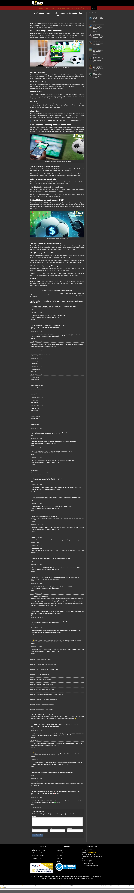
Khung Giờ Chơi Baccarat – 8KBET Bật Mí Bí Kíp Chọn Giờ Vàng (97, 75)
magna (33, 377)
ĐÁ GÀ (77, 8)
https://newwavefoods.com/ (38, 354)
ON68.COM (40, 886)
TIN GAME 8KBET (56, 290)
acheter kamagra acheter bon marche (45, 704)
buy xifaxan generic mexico (42, 674)
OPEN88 (98, 886)
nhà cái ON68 (60, 886)
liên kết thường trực (68, 290)
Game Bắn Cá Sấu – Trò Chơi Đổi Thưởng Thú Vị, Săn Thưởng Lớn (98, 19)
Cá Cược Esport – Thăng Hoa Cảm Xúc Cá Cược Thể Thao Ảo (98, 36)
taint (32, 362)
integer (33, 424)
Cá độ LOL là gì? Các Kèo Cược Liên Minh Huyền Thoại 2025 (98, 43)
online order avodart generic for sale (44, 684)
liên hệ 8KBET (79, 878)
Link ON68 (7, 886)
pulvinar (33, 416)
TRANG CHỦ (40, 8)
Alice (32, 470)
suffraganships (35, 385)
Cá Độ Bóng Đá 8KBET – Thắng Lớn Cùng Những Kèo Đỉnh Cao (98, 51)
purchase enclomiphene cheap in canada (46, 664)
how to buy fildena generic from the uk (45, 709)
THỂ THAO (51, 8)
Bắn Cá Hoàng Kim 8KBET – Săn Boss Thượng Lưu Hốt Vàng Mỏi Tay (97, 28)
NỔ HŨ (73, 8)
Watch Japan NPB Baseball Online (40, 714)
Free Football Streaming (37, 596)
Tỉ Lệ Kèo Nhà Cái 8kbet (50, 121)
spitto (32, 408)
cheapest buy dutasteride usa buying (45, 689)
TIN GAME (94, 8)
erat (32, 400)
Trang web (69, 828)
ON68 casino (84, 886)
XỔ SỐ (57, 8)
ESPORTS (62, 8)
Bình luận (34, 816)
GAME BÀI (88, 8)
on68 (87, 865)
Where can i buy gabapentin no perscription (46, 699)
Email (51, 828)
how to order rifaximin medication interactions (47, 669)
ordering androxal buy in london (43, 659)
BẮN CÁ (82, 8)
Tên (33, 828)
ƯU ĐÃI (46, 8)
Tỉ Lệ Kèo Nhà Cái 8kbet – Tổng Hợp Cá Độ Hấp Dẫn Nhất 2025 (98, 59)
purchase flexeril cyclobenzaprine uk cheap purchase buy (50, 694)
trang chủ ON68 (22, 886)
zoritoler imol (34, 537)
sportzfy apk (34, 781)
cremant (33, 369)
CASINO (68, 8)
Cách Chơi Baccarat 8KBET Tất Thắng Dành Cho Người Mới (98, 67)
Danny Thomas (35, 393)
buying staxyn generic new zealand (44, 679)
